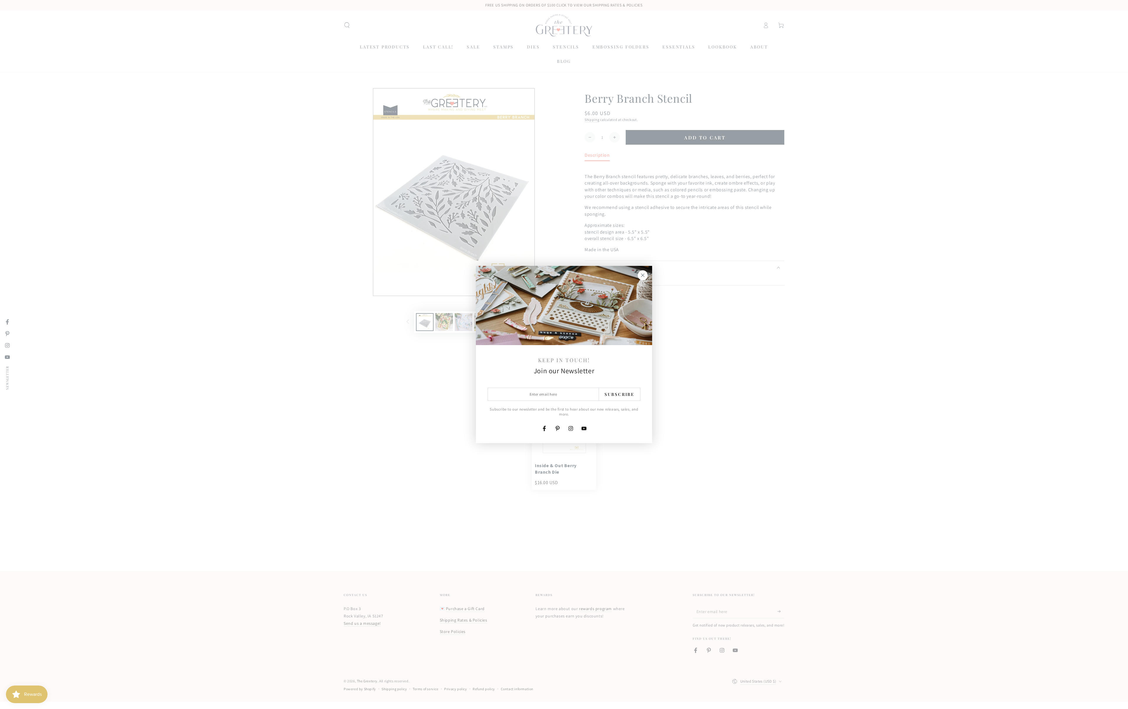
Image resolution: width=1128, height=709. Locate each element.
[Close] (642, 275)
